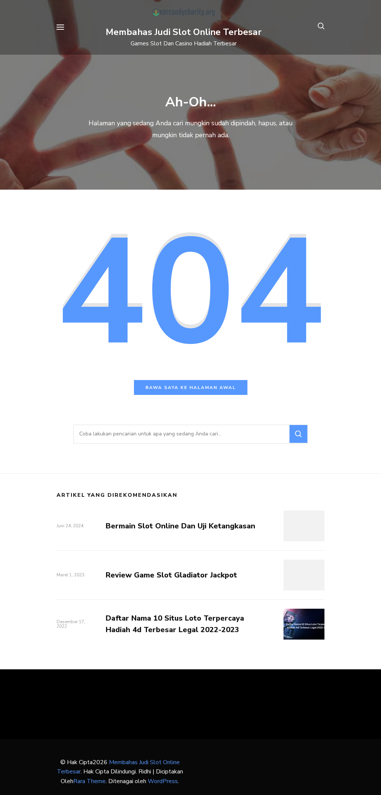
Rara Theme (89, 781)
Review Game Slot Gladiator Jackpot (171, 575)
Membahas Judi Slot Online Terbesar (184, 32)
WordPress (163, 781)
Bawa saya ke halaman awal (190, 387)
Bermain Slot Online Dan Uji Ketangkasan (180, 526)
